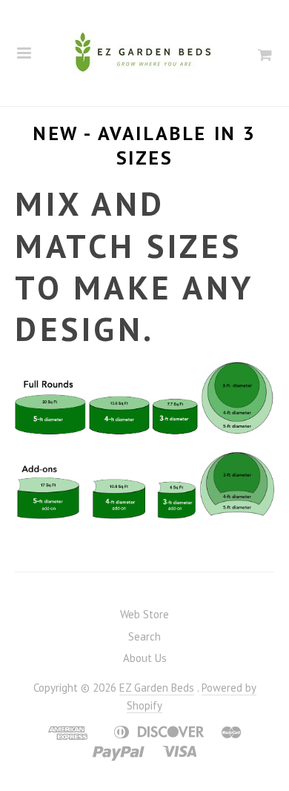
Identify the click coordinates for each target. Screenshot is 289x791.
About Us (145, 658)
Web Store (144, 614)
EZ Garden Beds (156, 688)
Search (144, 636)
